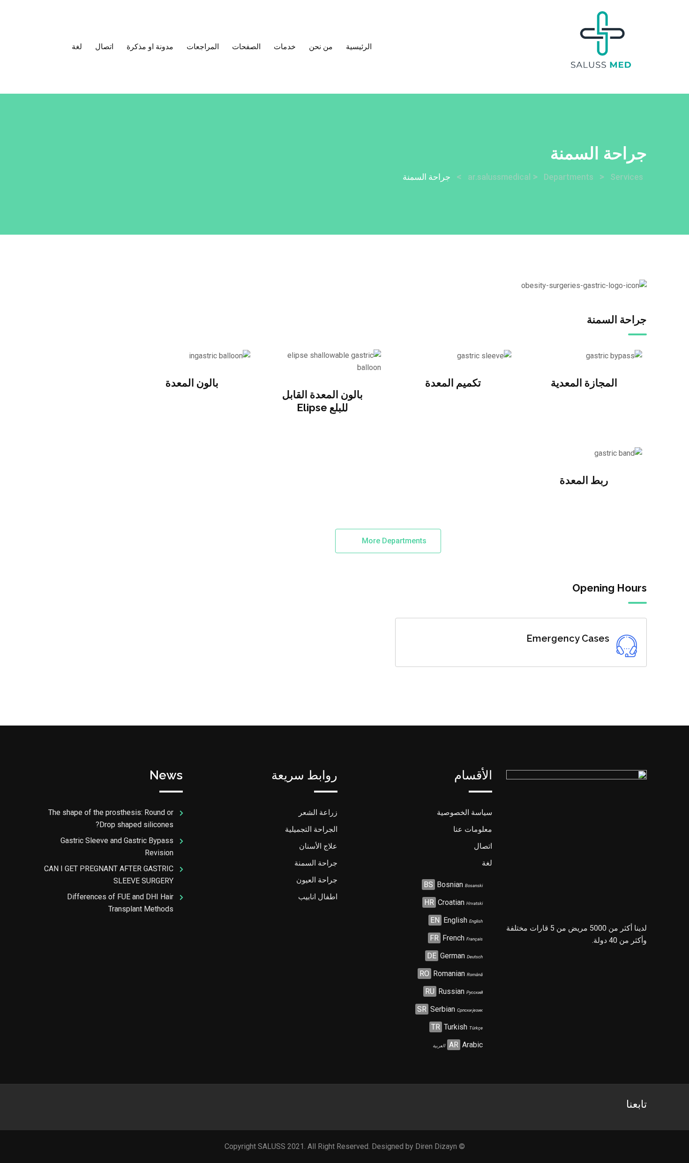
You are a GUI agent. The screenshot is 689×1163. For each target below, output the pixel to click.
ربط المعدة (584, 480)
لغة (77, 46)
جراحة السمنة (315, 863)
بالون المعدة (191, 383)
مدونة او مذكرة (150, 46)
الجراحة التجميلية (311, 829)
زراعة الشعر (318, 812)
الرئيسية (359, 46)
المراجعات (203, 46)
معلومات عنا (472, 829)
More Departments (393, 540)
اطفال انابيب (317, 896)
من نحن (321, 46)
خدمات (285, 46)
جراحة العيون (316, 879)
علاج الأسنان (318, 846)
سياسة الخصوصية (464, 812)
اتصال (104, 46)
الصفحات (246, 46)
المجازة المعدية (584, 383)
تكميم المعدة (453, 383)
